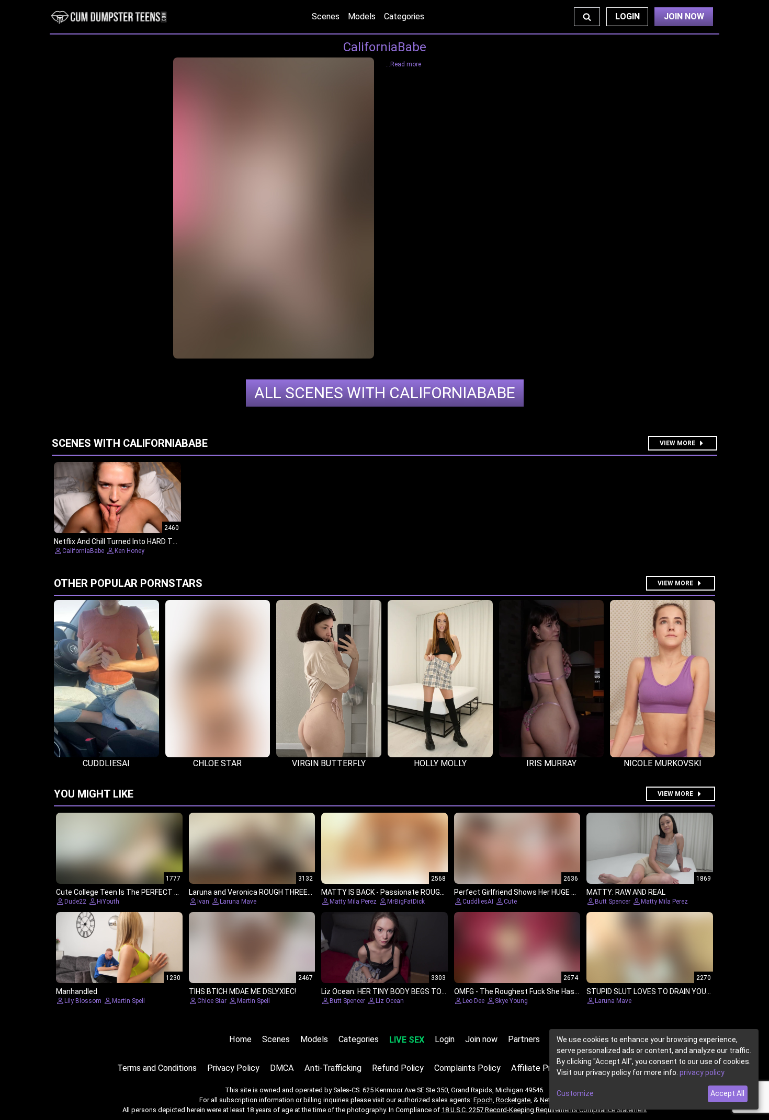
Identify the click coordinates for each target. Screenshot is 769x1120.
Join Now (684, 16)
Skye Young (511, 1000)
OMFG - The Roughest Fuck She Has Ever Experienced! (544, 991)
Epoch (483, 1100)
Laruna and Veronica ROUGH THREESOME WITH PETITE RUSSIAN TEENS (309, 892)
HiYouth (108, 901)
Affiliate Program (542, 1068)
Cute (510, 901)
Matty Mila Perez (353, 901)
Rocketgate (513, 1100)
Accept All (727, 1093)
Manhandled (76, 991)
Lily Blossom (82, 1000)
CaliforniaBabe (384, 393)
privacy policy (702, 1072)
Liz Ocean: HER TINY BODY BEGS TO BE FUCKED (400, 991)
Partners (524, 1039)
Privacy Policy (233, 1068)
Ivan (203, 901)
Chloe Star (212, 1000)
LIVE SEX (406, 1040)
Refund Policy (398, 1068)
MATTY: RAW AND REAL (625, 892)
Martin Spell (128, 1000)
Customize (575, 1093)
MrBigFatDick (406, 901)
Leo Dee (473, 1000)
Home (240, 1039)
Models (362, 16)
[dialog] (654, 1069)
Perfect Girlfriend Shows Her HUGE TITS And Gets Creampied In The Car (574, 892)
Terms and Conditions (157, 1068)
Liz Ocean (390, 1000)
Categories (404, 16)
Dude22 (75, 901)
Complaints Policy (467, 1068)
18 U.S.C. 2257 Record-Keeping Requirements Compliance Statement (544, 1110)
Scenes (326, 16)
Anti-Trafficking (332, 1068)
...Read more (403, 64)
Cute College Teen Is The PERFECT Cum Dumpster (140, 892)
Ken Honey (129, 551)
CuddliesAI (477, 901)
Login (627, 16)
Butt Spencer (612, 901)
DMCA (282, 1068)
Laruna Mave (238, 901)
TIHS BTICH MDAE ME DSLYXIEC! (242, 991)
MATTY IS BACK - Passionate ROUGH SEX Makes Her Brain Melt (427, 892)
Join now (481, 1039)
